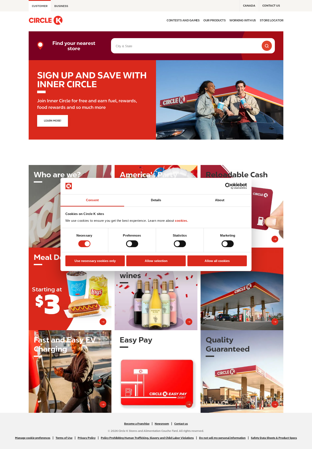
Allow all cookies (217, 261)
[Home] (46, 20)
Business (61, 6)
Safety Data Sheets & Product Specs (274, 437)
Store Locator (272, 20)
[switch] (132, 243)
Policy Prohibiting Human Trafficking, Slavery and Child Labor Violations (147, 437)
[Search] (267, 46)
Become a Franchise (136, 423)
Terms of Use (64, 437)
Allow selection (156, 261)
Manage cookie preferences (32, 437)
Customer (40, 6)
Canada (249, 5)
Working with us (242, 20)
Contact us (271, 5)
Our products (214, 20)
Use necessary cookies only (95, 261)
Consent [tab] (92, 200)
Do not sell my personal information (222, 437)
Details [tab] (156, 200)
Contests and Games (183, 20)
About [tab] (219, 200)
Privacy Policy (87, 437)
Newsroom (162, 423)
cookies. (181, 220)
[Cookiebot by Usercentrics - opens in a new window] (228, 186)
